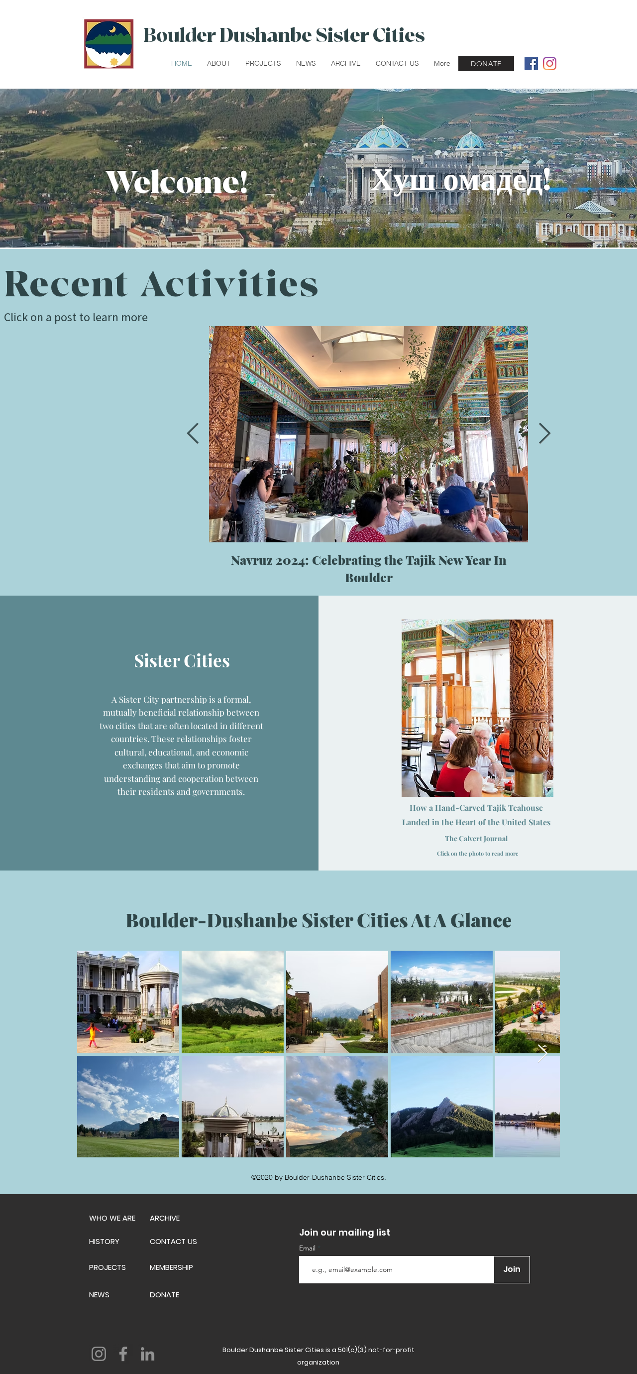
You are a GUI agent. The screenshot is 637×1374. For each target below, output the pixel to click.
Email (308, 1248)
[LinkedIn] (147, 1354)
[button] (219, 63)
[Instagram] (98, 1354)
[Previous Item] (192, 434)
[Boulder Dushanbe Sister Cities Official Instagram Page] (549, 63)
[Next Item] (544, 434)
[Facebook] (123, 1354)
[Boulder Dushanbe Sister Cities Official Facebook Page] (531, 63)
